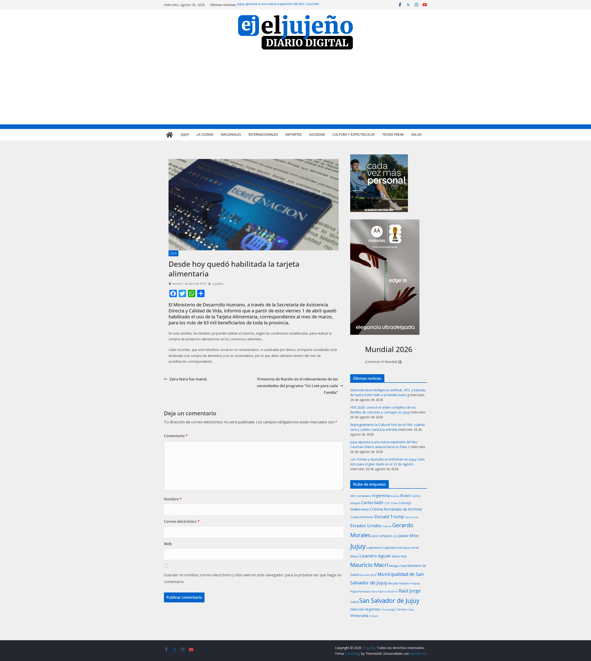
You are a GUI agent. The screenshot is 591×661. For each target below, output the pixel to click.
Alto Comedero (360, 496)
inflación (386, 536)
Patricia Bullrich (388, 591)
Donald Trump (389, 516)
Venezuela (359, 615)
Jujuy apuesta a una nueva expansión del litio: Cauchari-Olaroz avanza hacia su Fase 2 (278, 7)
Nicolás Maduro (399, 583)
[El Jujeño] (169, 134)
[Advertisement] (295, 89)
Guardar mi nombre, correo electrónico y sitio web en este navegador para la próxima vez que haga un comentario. (252, 578)
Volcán (373, 616)
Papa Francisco (360, 591)
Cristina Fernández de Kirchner (396, 509)
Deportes (293, 134)
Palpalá (415, 583)
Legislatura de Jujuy (396, 547)
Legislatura (374, 547)
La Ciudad (204, 134)
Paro (374, 591)
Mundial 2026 (368, 575)
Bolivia (395, 496)
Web (168, 543)
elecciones (411, 517)
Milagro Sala (398, 566)
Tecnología (388, 609)
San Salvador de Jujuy (389, 600)
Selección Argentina (365, 609)
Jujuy (185, 134)
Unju (411, 609)
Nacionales (231, 134)
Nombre (173, 499)
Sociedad (317, 134)
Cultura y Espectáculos (353, 134)
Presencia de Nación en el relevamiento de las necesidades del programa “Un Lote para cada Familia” (297, 386)
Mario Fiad (399, 556)
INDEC (375, 536)
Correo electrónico (182, 521)
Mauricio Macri (369, 564)
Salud (416, 134)
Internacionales (263, 134)
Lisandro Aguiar (375, 556)
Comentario (176, 435)
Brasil (405, 495)
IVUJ (395, 536)
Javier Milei (409, 535)
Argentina (381, 495)
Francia (386, 526)
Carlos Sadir (372, 502)
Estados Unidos (365, 525)
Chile (394, 503)
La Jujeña (217, 284)
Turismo (401, 609)
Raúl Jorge (410, 591)
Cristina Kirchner (362, 517)
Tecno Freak (393, 134)
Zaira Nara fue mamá (188, 379)
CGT (387, 503)
